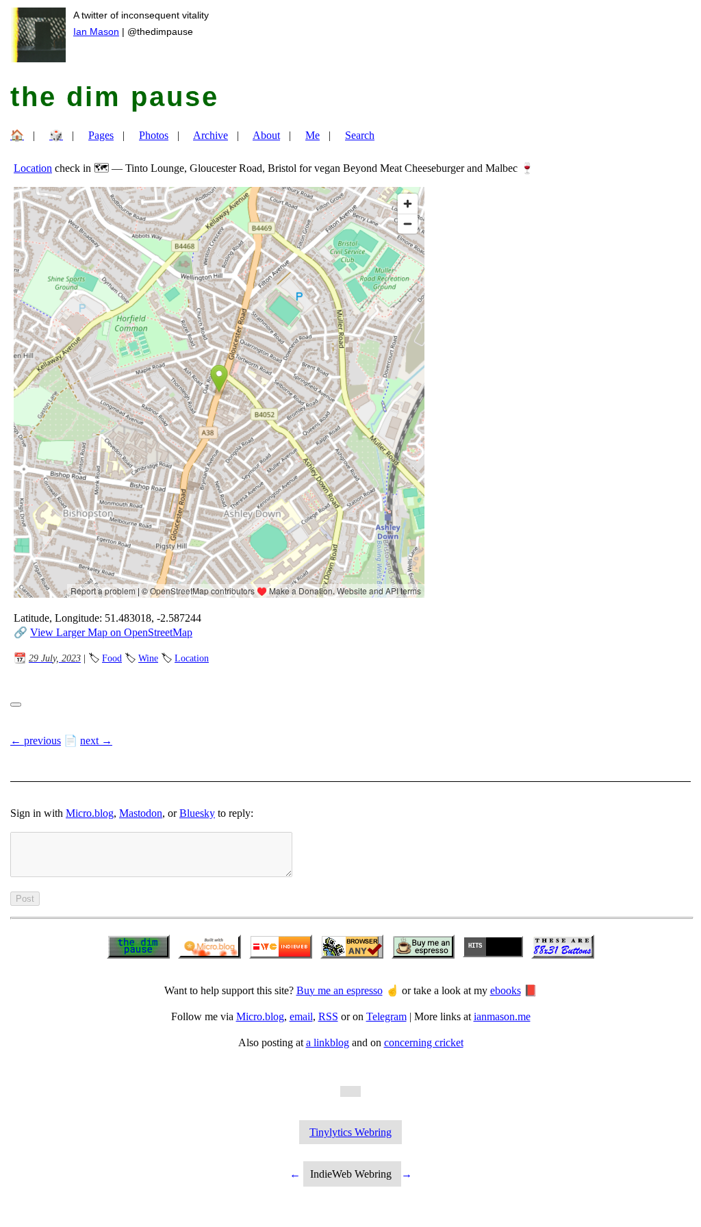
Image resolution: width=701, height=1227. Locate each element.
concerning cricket (423, 1042)
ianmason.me (502, 1016)
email (301, 1016)
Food (112, 658)
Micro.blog (90, 813)
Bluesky (197, 813)
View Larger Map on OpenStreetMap (111, 632)
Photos (153, 135)
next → (96, 740)
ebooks (505, 990)
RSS (328, 1016)
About (266, 135)
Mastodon (140, 813)
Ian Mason (96, 31)
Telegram (386, 1016)
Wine (148, 658)
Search (359, 135)
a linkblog (327, 1042)
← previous (35, 740)
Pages (101, 135)
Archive (210, 135)
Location (33, 168)
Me (312, 135)
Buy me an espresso (339, 990)
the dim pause (114, 96)
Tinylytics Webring (350, 1132)
